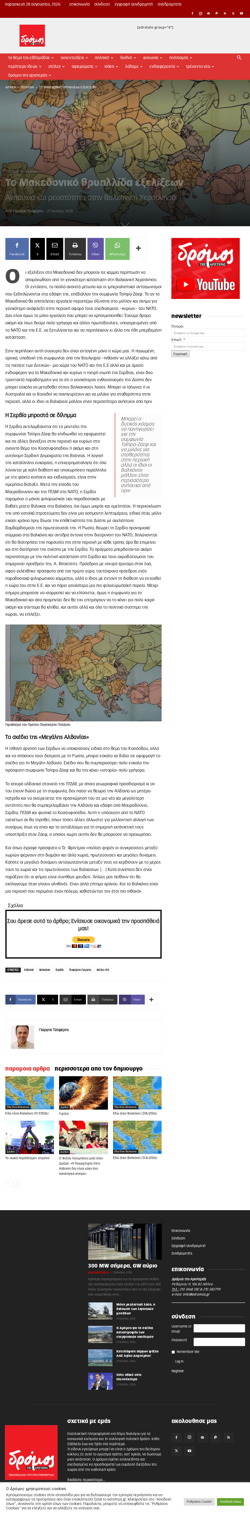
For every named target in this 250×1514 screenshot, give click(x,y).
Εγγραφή (180, 353)
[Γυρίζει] (83, 1093)
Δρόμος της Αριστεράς (27, 75)
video (109, 67)
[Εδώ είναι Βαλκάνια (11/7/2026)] (29, 1092)
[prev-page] (8, 1184)
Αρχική (10, 87)
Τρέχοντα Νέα (198, 67)
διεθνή (64, 1107)
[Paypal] (217, 13)
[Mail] (208, 13)
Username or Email (182, 1329)
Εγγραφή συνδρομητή (134, 4)
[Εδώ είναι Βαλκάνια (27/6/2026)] (137, 1092)
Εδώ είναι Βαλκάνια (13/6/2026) (135, 1158)
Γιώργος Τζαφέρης (28, 211)
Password (179, 1340)
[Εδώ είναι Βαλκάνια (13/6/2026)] (137, 1137)
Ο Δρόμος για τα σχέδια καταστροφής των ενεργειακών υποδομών (135, 1332)
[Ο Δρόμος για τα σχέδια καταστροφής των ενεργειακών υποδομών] (100, 1334)
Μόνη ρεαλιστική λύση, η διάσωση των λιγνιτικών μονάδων (136, 1309)
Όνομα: (177, 326)
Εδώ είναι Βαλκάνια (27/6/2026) (135, 1113)
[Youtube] (241, 13)
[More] (138, 249)
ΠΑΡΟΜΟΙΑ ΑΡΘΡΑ (27, 1069)
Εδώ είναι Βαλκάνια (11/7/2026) (27, 1113)
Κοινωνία (150, 58)
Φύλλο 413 (103, 970)
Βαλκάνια (44, 970)
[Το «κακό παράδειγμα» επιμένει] (29, 1137)
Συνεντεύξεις (72, 58)
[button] (239, 58)
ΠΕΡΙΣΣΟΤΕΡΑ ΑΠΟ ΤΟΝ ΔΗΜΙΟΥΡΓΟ (99, 1069)
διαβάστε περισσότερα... (86, 1480)
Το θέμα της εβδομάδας (29, 58)
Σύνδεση (102, 4)
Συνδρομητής (170, 4)
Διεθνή (126, 58)
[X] (233, 13)
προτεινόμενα (31, 172)
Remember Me (188, 1352)
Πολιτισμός (178, 58)
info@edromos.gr (196, 1294)
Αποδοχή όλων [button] (230, 1502)
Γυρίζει (64, 1113)
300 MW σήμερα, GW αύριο (122, 1265)
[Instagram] (200, 13)
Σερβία (60, 970)
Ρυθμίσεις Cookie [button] (199, 1502)
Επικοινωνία (79, 4)
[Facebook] (192, 13)
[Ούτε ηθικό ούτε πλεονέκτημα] (100, 1381)
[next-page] (16, 1184)
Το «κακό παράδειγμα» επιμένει (27, 1158)
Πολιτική (102, 58)
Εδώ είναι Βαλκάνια (18, 1107)
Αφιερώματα (83, 67)
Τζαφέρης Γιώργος (80, 970)
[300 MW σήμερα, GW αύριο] (125, 1242)
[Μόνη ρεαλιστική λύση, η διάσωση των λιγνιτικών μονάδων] (100, 1311)
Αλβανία (29, 970)
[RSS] (225, 13)
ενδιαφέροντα (162, 67)
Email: (178, 339)
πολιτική (27, 87)
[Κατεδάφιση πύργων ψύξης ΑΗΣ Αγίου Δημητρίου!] (100, 1357)
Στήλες (55, 67)
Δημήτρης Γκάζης (98, 1272)
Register (178, 1371)
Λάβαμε (132, 67)
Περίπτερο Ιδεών (23, 67)
